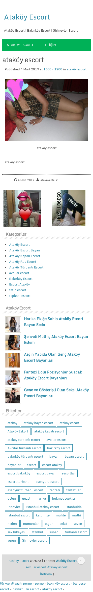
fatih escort (17, 290)
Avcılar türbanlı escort (24, 448)
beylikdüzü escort (25, 589)
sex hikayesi (16, 532)
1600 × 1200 (52, 69)
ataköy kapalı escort (49, 431)
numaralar (31, 523)
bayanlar (14, 465)
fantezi (55, 490)
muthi (76, 515)
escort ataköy (52, 465)
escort (31, 465)
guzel (26, 498)
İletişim (49, 44)
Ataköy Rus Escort (22, 261)
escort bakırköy (18, 473)
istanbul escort (18, 515)
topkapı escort (20, 295)
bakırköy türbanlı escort (25, 456)
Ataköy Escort (27, 16)
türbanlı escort (76, 532)
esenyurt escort (47, 481)
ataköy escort (77, 69)
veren (11, 540)
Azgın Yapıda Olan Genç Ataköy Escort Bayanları (52, 357)
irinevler (13, 507)
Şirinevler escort (34, 540)
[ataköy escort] (46, 110)
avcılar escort (19, 273)
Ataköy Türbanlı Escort (26, 267)
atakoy (12, 423)
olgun (49, 523)
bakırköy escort (58, 448)
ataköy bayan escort (38, 423)
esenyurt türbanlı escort (25, 490)
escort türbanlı (18, 481)
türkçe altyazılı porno (16, 583)
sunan (54, 532)
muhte (61, 515)
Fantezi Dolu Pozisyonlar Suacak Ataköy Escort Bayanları (53, 375)
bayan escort (74, 456)
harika (41, 498)
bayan (54, 456)
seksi (63, 523)
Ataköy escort (57, 567)
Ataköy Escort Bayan (24, 250)
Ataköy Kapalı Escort (24, 256)
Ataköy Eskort (17, 431)
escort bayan (46, 473)
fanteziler (73, 490)
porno (39, 583)
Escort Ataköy (19, 284)
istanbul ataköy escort (42, 507)
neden (12, 523)
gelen (11, 498)
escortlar (68, 473)
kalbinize (43, 515)
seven (77, 523)
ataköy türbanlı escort (23, 439)
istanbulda (73, 507)
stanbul (37, 532)
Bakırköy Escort (20, 278)
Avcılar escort (36, 567)
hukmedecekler (63, 498)
